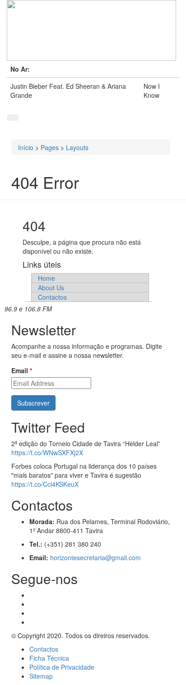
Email (21, 370)
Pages (50, 147)
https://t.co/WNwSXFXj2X (47, 452)
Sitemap (41, 675)
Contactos (52, 296)
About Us (51, 287)
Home (46, 278)
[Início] (93, 30)
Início (25, 147)
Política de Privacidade (61, 666)
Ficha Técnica (49, 657)
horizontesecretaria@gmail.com (95, 557)
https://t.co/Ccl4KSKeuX (45, 484)
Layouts (77, 147)
